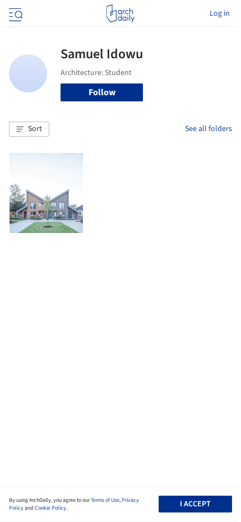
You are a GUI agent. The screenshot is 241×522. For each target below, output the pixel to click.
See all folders (208, 128)
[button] (29, 129)
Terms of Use (105, 500)
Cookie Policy (50, 508)
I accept (195, 504)
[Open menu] (14, 13)
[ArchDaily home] (120, 13)
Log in (220, 13)
